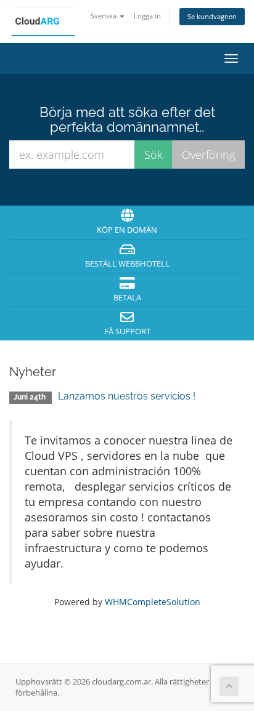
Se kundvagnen (212, 16)
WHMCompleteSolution (152, 602)
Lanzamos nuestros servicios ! (126, 396)
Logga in (147, 15)
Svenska (104, 15)
